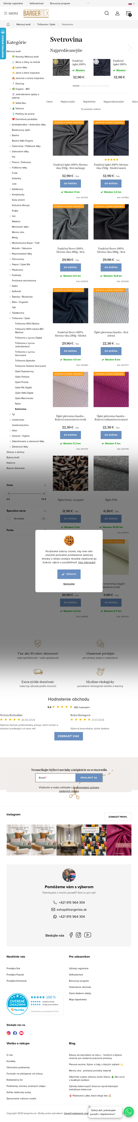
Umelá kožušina (20, 425)
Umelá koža (18, 419)
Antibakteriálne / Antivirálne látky (29, 124)
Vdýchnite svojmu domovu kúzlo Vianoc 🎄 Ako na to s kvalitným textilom (97, 1078)
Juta (14, 183)
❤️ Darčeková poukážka (24, 119)
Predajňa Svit (13, 968)
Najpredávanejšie (114, 101)
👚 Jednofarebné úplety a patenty (25, 96)
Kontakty (11, 1061)
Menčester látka (20, 226)
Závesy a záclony (15, 452)
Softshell (16, 291)
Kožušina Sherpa (20, 205)
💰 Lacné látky (19, 67)
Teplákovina (18, 312)
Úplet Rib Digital (23, 387)
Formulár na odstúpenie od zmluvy (25, 1073)
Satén (15, 286)
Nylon (18, 403)
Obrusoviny (18, 259)
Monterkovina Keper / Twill (25, 243)
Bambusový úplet (21, 130)
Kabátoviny (17, 189)
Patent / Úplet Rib (21, 264)
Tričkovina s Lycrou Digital (28, 337)
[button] (129, 1112)
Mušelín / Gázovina (22, 248)
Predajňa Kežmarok (17, 980)
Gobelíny (16, 178)
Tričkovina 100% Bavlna (27, 323)
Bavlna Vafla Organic (22, 140)
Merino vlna (18, 232)
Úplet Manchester (24, 398)
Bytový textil (13, 457)
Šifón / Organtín (20, 302)
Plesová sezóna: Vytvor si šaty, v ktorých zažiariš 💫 (96, 1064)
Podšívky (16, 275)
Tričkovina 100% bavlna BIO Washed (29, 330)
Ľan (14, 216)
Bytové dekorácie (16, 468)
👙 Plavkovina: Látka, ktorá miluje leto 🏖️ (90, 1095)
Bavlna (15, 135)
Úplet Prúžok (21, 382)
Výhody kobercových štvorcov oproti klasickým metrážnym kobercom (93, 1088)
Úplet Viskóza (22, 376)
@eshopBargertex (88, 935)
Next (129, 48)
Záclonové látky (20, 446)
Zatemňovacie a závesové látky (28, 441)
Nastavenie (69, 584)
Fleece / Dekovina (21, 162)
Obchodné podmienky (18, 1067)
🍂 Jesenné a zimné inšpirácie (28, 78)
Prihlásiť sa (89, 777)
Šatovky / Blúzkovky (22, 296)
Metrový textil (14, 51)
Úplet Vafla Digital (24, 393)
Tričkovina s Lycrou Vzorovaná (25, 353)
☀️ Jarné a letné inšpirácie (26, 72)
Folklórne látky (19, 167)
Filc (13, 157)
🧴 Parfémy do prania (23, 113)
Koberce (11, 462)
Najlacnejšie (68, 101)
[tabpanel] (70, 69)
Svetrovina (20, 409)
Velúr (14, 430)
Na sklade (29, 518)
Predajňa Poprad (15, 974)
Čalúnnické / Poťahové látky (26, 146)
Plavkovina (17, 269)
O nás (10, 1054)
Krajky (15, 210)
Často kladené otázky (80, 993)
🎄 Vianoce (18, 108)
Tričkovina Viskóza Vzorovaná (30, 366)
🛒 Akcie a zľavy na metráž (26, 62)
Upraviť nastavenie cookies (78, 1113)
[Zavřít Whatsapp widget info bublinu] (89, 1107)
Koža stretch (18, 200)
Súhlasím (71, 574)
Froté (15, 173)
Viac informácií (86, 562)
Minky (15, 237)
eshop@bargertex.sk (72, 909)
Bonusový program (60, 3)
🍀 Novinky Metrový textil (25, 56)
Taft (14, 307)
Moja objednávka (78, 999)
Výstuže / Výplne (21, 436)
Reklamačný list (15, 1079)
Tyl (13, 414)
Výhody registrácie (13, 3)
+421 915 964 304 (72, 902)
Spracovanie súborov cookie (21, 1098)
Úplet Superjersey (24, 371)
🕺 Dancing (18, 83)
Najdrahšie (89, 101)
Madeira (16, 221)
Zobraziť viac (68, 736)
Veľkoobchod (36, 3)
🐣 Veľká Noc (19, 103)
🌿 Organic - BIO (21, 89)
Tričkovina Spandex (25, 360)
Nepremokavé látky (22, 253)
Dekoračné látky (20, 151)
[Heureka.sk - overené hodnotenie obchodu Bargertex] (35, 1004)
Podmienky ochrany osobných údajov (26, 1086)
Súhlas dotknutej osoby (19, 1092)
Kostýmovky (18, 194)
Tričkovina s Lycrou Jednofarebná (25, 344)
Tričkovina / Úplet (21, 318)
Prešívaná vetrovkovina (24, 280)
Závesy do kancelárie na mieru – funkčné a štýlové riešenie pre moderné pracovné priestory (95, 1056)
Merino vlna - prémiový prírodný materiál (90, 1070)
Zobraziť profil (118, 816)
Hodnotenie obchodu (68, 699)
